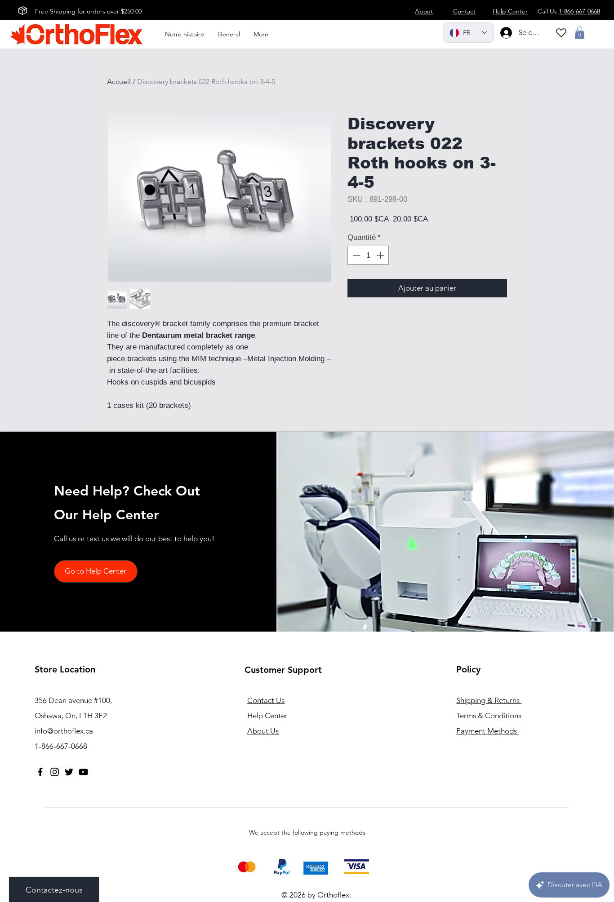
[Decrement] (355, 255)
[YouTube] (83, 772)
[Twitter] (69, 772)
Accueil (119, 81)
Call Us (569, 11)
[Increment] (381, 255)
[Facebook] (40, 772)
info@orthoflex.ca (64, 730)
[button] (579, 33)
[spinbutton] (368, 255)
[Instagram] (54, 772)
